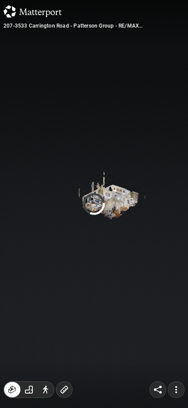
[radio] (12, 389)
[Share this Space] (158, 389)
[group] (28, 389)
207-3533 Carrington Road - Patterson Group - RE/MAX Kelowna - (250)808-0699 (71, 26)
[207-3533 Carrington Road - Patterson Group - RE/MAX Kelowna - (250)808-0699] (94, 204)
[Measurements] (64, 389)
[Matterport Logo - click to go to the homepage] (32, 11)
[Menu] (176, 389)
